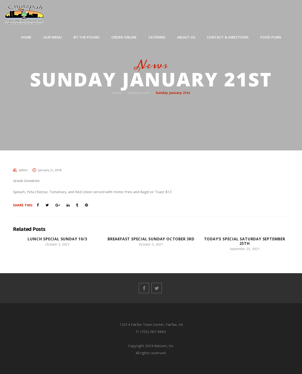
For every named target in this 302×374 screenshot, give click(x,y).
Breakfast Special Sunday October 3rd (151, 239)
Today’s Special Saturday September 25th (244, 241)
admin (23, 170)
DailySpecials (139, 92)
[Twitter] (156, 288)
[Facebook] (144, 288)
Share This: (23, 205)
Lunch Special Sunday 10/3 (57, 239)
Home (117, 92)
